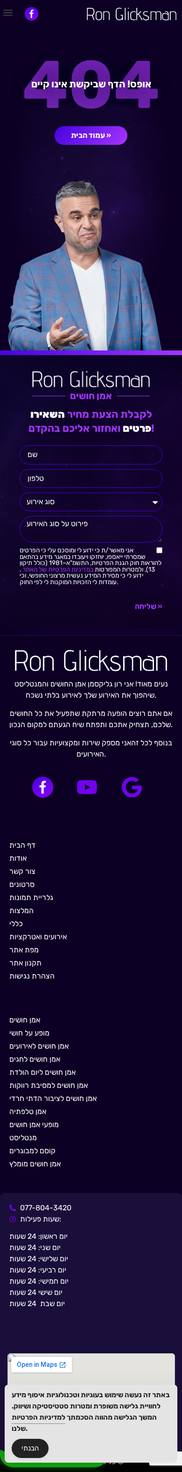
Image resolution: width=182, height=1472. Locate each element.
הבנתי (30, 1448)
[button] (7, 12)
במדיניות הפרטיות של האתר (57, 569)
